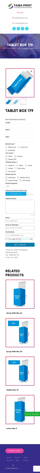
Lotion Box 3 (11, 428)
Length (8, 122)
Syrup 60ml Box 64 (14, 313)
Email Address (9, 232)
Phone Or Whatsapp (12, 225)
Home (4, 48)
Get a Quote (20, 244)
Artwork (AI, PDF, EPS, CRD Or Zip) (16, 190)
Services (9, 460)
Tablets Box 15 (12, 390)
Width (7, 129)
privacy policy (25, 239)
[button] (31, 71)
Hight (7, 137)
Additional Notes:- (11, 198)
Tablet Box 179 (14, 255)
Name (7, 217)
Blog (17, 460)
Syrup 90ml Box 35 (14, 351)
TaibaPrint (14, 468)
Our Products (11, 48)
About (25, 457)
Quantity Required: (11, 183)
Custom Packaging (22, 48)
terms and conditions (15, 241)
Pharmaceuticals (11, 252)
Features (17, 457)
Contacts (25, 460)
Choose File (16, 194)
